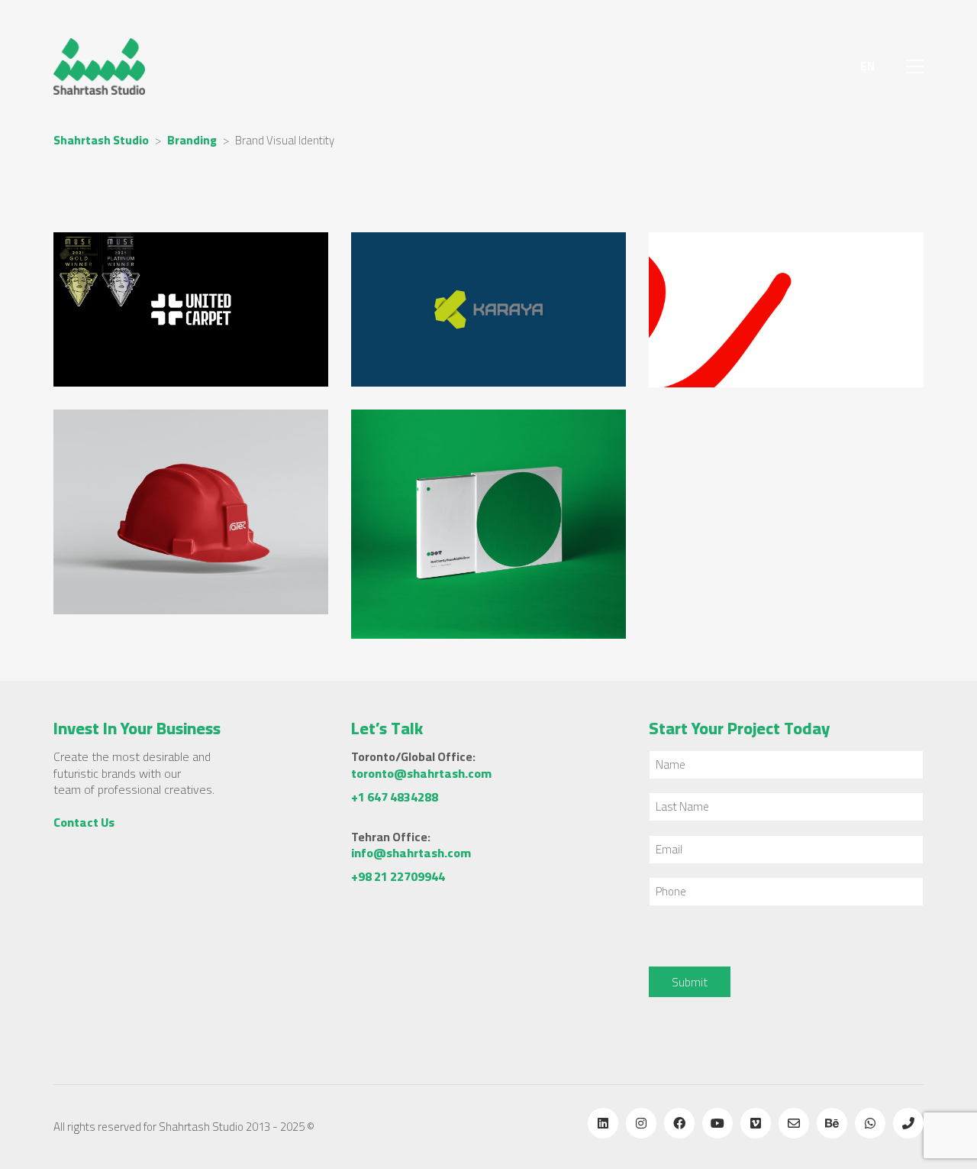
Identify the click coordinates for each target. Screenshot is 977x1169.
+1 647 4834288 (394, 797)
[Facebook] (679, 1123)
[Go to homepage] (99, 66)
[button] (915, 66)
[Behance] (832, 1123)
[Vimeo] (755, 1123)
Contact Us (83, 822)
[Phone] (908, 1123)
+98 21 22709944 (398, 877)
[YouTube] (717, 1123)
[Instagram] (641, 1123)
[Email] (794, 1123)
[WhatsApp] (870, 1123)
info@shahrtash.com (411, 853)
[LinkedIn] (603, 1123)
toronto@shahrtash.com (421, 774)
